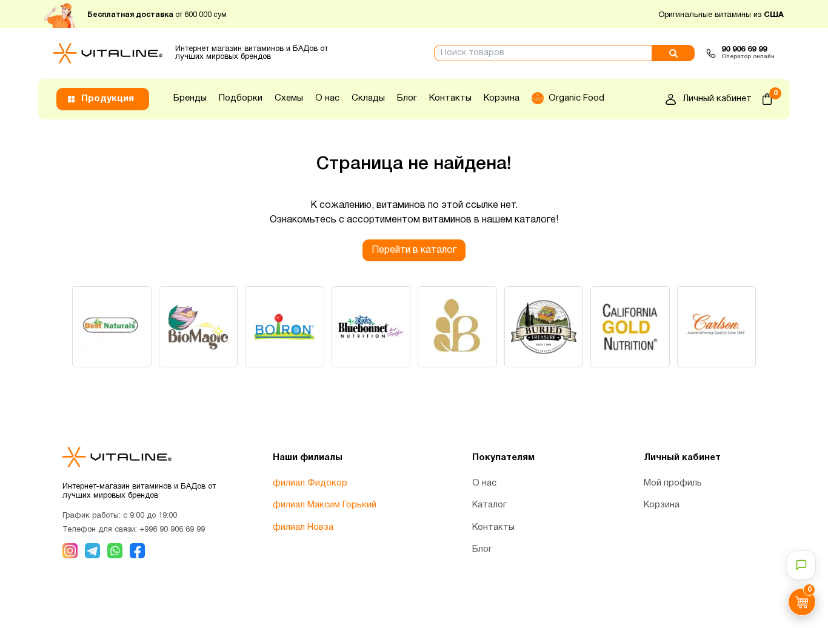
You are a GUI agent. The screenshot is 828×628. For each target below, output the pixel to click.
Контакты (450, 98)
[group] (112, 326)
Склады (368, 98)
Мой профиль (673, 483)
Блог (407, 98)
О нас (327, 98)
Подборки (240, 98)
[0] (767, 99)
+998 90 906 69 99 (172, 529)
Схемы (289, 98)
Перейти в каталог (414, 250)
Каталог (489, 505)
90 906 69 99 (744, 49)
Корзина (501, 98)
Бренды (190, 98)
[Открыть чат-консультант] (801, 565)
